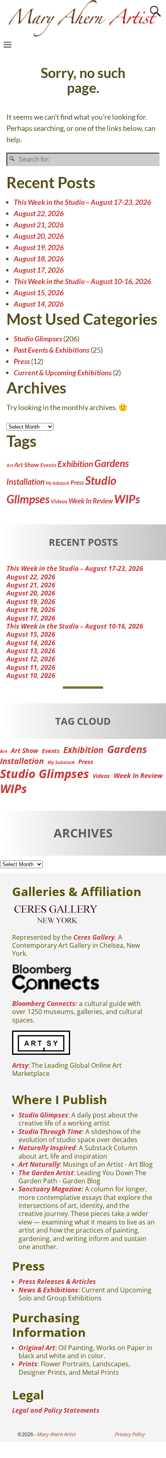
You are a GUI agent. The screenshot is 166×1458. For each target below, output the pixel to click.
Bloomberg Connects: (44, 1003)
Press (22, 361)
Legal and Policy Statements (56, 1410)
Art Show (26, 464)
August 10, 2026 (30, 675)
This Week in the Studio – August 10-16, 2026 (82, 281)
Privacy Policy (130, 1434)
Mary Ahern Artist (56, 1434)
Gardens (111, 463)
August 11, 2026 (30, 667)
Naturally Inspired (47, 1147)
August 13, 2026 (30, 650)
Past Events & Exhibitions (51, 349)
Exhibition (75, 464)
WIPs (127, 499)
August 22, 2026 (39, 213)
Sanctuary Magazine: (51, 1188)
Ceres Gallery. (94, 937)
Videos (59, 501)
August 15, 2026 (39, 292)
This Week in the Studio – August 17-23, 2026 (82, 202)
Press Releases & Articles (57, 1281)
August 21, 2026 (39, 224)
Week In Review (90, 501)
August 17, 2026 (39, 269)
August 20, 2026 (39, 235)
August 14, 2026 (39, 303)
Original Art (37, 1347)
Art (9, 465)
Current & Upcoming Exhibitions (63, 372)
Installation (25, 481)
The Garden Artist (46, 1172)
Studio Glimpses (38, 338)
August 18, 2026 (39, 258)
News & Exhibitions (48, 1289)
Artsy (20, 1065)
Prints (28, 1363)
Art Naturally (39, 1164)
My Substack (57, 483)
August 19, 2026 (39, 247)
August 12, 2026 (30, 658)
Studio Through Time (50, 1131)
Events (48, 464)
